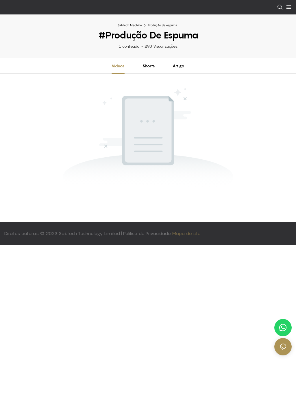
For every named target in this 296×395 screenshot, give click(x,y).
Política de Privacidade (147, 233)
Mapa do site (186, 233)
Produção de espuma (162, 25)
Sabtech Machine (130, 25)
